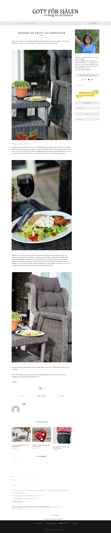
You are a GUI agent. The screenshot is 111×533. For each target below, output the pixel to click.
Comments (21, 396)
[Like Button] (40, 388)
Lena (62, 396)
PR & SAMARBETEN (30, 23)
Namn (13, 476)
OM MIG (19, 23)
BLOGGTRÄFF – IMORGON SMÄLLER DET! (61, 447)
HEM (13, 23)
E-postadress (15, 481)
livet (41, 30)
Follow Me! (65, 519)
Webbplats (14, 486)
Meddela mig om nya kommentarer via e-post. (28, 496)
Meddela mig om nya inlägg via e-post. (26, 498)
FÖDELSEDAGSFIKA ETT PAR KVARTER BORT (20, 446)
